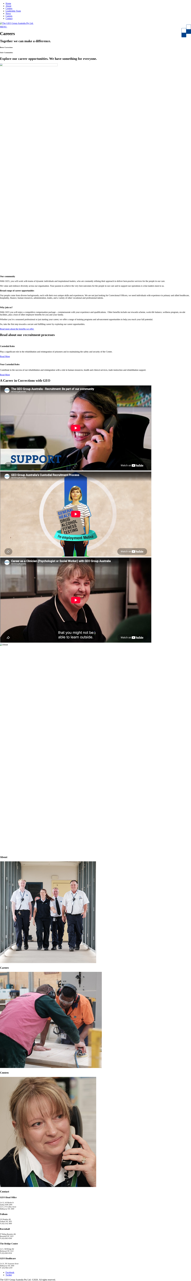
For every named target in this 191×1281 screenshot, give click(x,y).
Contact (9, 18)
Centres (9, 8)
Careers (9, 16)
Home (8, 3)
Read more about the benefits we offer (17, 329)
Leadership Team (13, 11)
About (8, 6)
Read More (5, 356)
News (8, 13)
